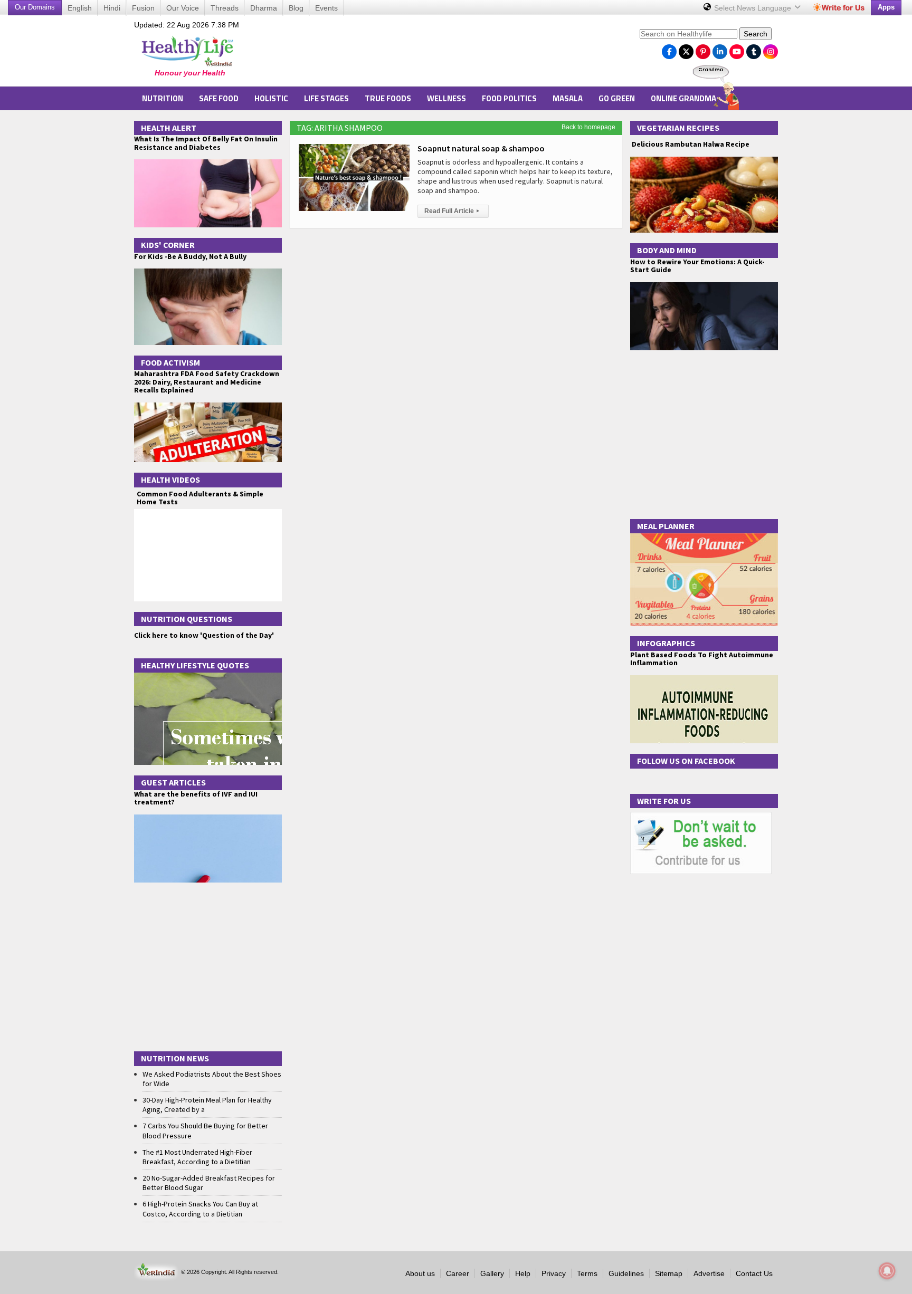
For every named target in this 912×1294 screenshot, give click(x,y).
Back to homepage (588, 127)
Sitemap (668, 1273)
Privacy (554, 1273)
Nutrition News (175, 1058)
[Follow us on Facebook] (669, 49)
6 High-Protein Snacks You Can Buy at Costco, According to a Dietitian (200, 1208)
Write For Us (664, 800)
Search (755, 34)
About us (420, 1273)
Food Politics (509, 98)
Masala (568, 98)
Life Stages (326, 98)
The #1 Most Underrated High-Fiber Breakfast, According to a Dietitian (197, 1156)
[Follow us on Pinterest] (703, 49)
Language (753, 8)
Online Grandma (683, 98)
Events (326, 8)
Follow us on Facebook (686, 760)
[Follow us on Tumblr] (753, 49)
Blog (296, 8)
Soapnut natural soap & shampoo (481, 148)
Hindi (111, 8)
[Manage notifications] (887, 1270)
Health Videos (170, 479)
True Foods (388, 98)
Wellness (446, 98)
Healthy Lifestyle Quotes (195, 665)
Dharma (263, 8)
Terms (587, 1273)
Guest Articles (173, 782)
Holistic (271, 98)
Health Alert (168, 127)
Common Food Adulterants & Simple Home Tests (200, 497)
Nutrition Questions (186, 619)
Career (457, 1273)
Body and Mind (667, 250)
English (80, 8)
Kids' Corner (168, 244)
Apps (886, 7)
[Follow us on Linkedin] (719, 49)
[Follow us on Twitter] (686, 49)
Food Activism (170, 362)
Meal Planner (666, 526)
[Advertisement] (440, 53)
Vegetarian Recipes (678, 127)
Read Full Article (451, 211)
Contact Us (754, 1273)
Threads (225, 8)
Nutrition (162, 98)
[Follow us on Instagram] (770, 49)
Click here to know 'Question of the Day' (204, 635)
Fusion (143, 8)
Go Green (616, 98)
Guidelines (626, 1273)
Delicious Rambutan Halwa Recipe (689, 144)
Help (522, 1273)
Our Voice (182, 8)
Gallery (492, 1273)
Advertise (709, 1273)
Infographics (666, 643)
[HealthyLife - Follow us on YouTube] (736, 49)
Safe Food (219, 98)
